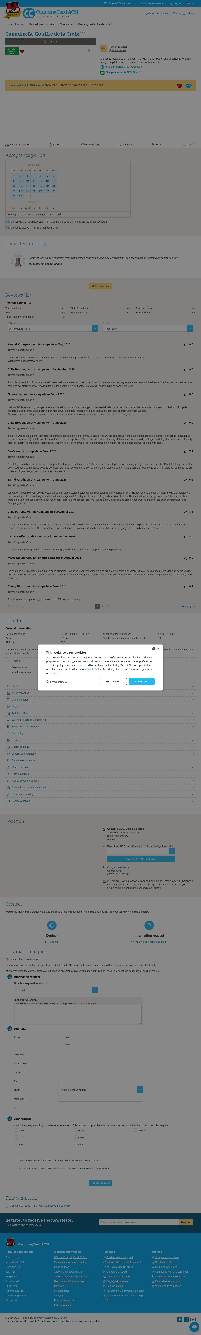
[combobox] (153, 648)
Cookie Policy (94, 669)
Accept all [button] (142, 681)
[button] (56, 681)
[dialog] (100, 667)
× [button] (158, 648)
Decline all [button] (113, 681)
